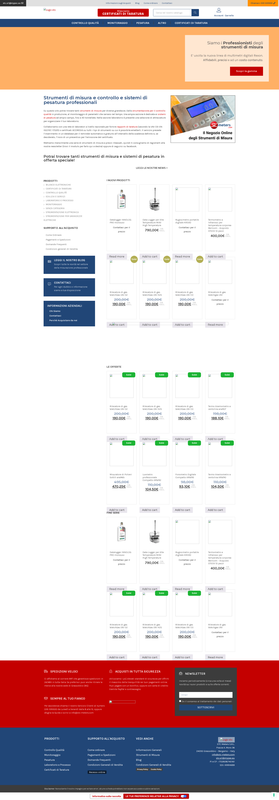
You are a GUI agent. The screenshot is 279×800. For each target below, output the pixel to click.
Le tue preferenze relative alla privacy (152, 796)
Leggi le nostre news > (152, 168)
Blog (137, 3)
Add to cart (149, 256)
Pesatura (142, 23)
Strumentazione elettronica (62, 212)
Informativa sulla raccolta (106, 796)
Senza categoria (55, 208)
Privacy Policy (142, 769)
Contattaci (167, 3)
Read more (116, 256)
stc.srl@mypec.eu (225, 758)
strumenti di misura (91, 110)
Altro (162, 23)
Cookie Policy (156, 769)
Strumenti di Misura (148, 755)
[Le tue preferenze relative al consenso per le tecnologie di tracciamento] (274, 795)
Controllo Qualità (85, 23)
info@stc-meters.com (223, 754)
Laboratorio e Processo (59, 200)
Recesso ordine (97, 772)
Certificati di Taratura (191, 23)
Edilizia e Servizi (55, 196)
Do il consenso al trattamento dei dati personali (207, 701)
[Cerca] (195, 12)
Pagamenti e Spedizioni (102, 755)
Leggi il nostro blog (69, 260)
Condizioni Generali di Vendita (105, 764)
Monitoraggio (117, 23)
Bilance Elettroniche (58, 184)
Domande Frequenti (99, 759)
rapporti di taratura (127, 126)
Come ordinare (151, 3)
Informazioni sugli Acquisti (118, 3)
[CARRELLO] (229, 10)
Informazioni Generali (149, 750)
